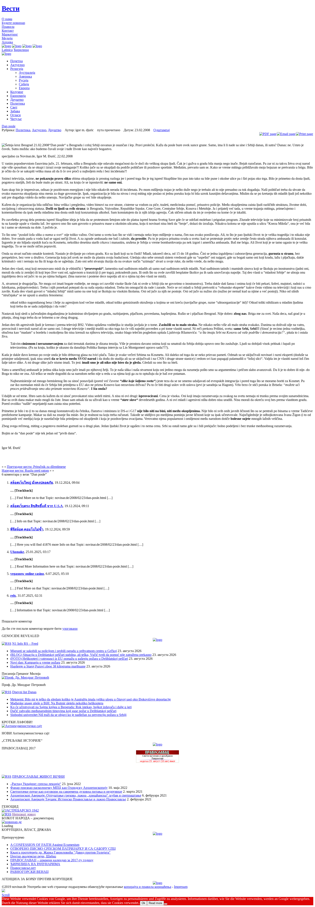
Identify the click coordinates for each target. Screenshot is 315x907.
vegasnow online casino (27, 574)
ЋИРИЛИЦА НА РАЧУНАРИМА (35, 864)
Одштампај (161, 130)
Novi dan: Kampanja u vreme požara (35, 662)
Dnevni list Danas (24, 692)
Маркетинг (10, 34)
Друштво (17, 99)
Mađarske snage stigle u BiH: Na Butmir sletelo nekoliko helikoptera (56, 703)
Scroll (6, 895)
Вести (11, 8)
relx (13, 595)
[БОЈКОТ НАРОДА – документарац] (12, 822)
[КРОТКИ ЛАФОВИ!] (22, 726)
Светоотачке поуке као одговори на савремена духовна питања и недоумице (66, 791)
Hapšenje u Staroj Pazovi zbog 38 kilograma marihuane (48, 666)
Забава (15, 111)
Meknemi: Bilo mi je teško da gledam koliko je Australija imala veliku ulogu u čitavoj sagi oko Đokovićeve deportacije (90, 699)
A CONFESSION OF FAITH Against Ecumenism (44, 845)
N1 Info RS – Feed (25, 643)
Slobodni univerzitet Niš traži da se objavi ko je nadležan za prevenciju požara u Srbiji (68, 715)
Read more (155, 903)
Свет (13, 107)
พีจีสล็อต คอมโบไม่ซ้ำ (26, 529)
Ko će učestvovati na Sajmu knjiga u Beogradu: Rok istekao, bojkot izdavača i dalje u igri (71, 707)
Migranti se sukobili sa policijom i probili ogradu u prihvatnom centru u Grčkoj (63, 651)
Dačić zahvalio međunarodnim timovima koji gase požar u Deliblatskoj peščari (63, 711)
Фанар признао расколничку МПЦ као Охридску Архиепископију (59, 787)
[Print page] (304, 134)
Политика (17, 103)
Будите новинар (13, 23)
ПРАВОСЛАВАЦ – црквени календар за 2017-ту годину (51, 860)
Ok (143, 903)
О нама (7, 19)
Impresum (181, 887)
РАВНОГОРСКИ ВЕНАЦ (29, 872)
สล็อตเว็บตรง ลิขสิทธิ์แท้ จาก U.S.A (36, 506)
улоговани (70, 628)
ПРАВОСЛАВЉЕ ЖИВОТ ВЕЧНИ (38, 776)
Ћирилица (21, 50)
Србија (24, 84)
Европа (24, 88)
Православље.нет (23, 868)
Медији (7, 38)
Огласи (15, 115)
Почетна (16, 61)
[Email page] (286, 134)
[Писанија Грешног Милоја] (25, 677)
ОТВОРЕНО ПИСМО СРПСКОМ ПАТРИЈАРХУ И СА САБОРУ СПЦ (63, 848)
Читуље (16, 119)
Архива (7, 42)
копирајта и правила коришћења (147, 887)
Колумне (16, 92)
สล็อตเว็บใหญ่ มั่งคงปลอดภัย (31, 482)
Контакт (8, 30)
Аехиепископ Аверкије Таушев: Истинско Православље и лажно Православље (68, 799)
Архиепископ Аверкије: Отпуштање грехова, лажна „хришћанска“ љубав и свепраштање (75, 795)
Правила (8, 27)
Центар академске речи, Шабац (33, 856)
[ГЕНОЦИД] (20, 810)
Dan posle (8, 126)
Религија (16, 69)
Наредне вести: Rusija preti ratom (25, 470)
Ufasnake (17, 552)
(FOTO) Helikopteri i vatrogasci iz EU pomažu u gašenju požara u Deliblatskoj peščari (69, 658)
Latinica (7, 50)
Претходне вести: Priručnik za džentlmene (36, 467)
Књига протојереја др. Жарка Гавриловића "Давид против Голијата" (60, 852)
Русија (23, 80)
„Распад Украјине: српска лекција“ (35, 784)
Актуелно (17, 65)
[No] (165, 904)
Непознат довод (24, 814)
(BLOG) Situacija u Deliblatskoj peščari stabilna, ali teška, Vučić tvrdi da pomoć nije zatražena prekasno (81, 655)
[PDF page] (268, 134)
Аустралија (27, 72)
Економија (18, 96)
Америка (25, 76)
